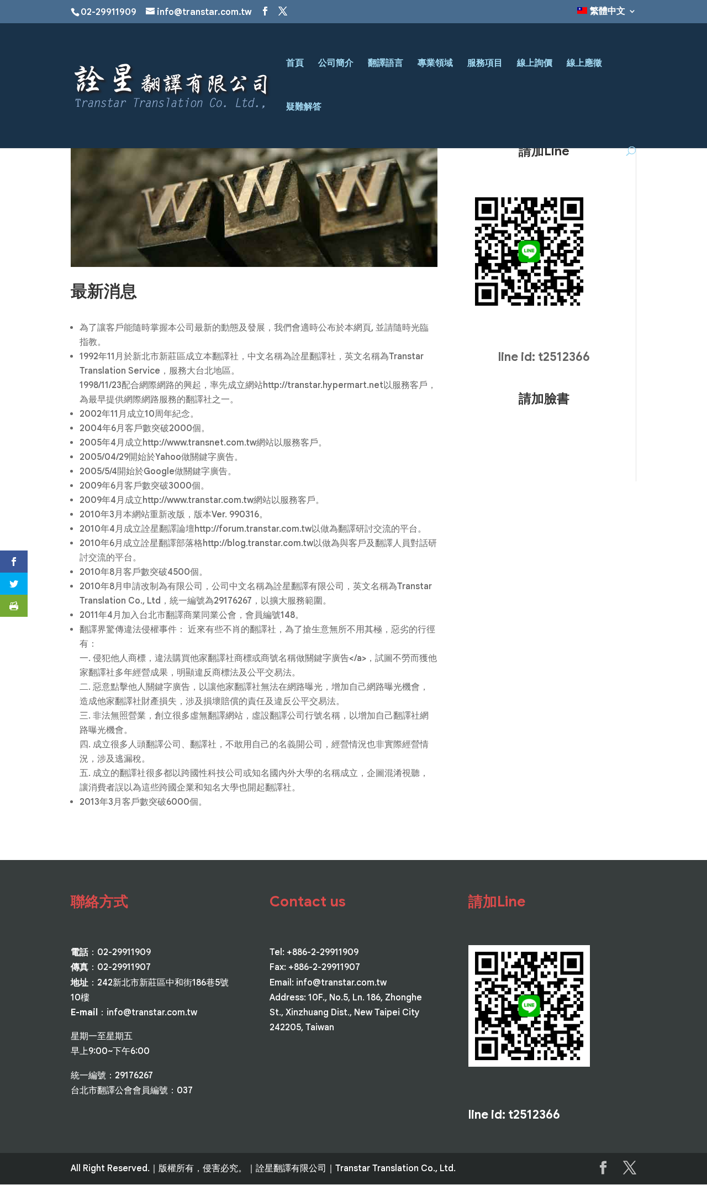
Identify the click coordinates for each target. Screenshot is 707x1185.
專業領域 (435, 64)
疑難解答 (303, 107)
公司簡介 (336, 64)
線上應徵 (584, 64)
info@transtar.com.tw (152, 1012)
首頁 (295, 64)
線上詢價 (534, 64)
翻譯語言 (385, 64)
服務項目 (485, 64)
